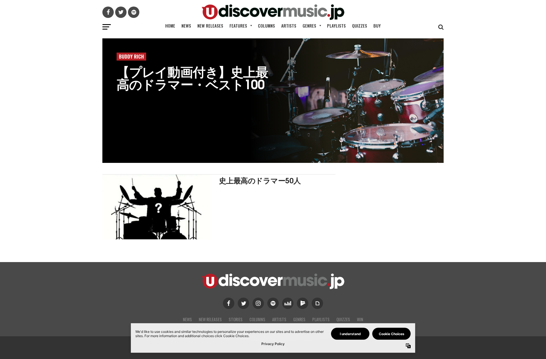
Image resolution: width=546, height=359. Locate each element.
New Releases (210, 25)
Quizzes (359, 25)
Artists (288, 25)
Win (360, 319)
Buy (377, 25)
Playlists (336, 25)
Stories (236, 319)
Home (170, 25)
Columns (266, 25)
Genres (309, 25)
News (186, 25)
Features (238, 25)
